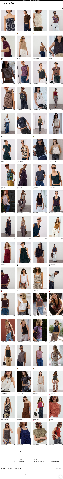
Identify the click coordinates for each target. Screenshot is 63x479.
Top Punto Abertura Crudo (52, 290)
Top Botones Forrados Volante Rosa (36, 367)
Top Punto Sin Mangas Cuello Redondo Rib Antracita (52, 393)
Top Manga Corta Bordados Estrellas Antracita (20, 393)
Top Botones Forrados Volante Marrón (20, 367)
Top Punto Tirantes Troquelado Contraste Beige (20, 212)
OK (14, 461)
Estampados (21, 8)
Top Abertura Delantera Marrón (36, 315)
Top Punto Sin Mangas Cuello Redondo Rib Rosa (36, 419)
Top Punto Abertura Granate (4, 290)
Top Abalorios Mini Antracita (51, 58)
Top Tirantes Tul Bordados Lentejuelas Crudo (52, 161)
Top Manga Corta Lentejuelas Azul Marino (20, 135)
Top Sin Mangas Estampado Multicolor (20, 238)
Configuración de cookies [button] (53, 474)
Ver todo (2, 8)
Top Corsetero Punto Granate (52, 109)
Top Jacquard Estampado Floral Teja (52, 83)
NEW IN (20, 459)
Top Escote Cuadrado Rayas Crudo (20, 315)
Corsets (7, 8)
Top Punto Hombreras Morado (4, 58)
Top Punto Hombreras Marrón (20, 32)
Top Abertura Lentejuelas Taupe (3, 83)
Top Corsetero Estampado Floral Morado (51, 32)
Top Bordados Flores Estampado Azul (4, 187)
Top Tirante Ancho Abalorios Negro (35, 83)
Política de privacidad (5, 474)
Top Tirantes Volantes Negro (20, 264)
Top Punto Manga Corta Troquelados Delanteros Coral (52, 419)
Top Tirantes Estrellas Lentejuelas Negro (20, 341)
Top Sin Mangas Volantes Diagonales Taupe (4, 109)
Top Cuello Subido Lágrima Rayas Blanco (4, 393)
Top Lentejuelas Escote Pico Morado (52, 212)
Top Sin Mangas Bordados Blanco (3, 135)
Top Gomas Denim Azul (52, 341)
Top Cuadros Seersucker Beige (35, 290)
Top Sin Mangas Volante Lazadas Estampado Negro (4, 238)
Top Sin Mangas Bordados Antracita (52, 264)
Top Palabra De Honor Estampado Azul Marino (4, 32)
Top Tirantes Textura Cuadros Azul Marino (52, 187)
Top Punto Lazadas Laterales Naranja (52, 444)
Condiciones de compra (14, 474)
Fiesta (12, 8)
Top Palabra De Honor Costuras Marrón (20, 419)
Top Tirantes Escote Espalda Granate (4, 264)
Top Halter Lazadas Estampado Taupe (36, 393)
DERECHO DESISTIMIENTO (43, 474)
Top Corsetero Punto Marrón (4, 315)
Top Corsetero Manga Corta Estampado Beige (52, 367)
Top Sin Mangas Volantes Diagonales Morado (20, 84)
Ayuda (35, 459)
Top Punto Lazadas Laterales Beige (36, 32)
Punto (16, 8)
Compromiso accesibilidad (33, 474)
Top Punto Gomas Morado (35, 212)
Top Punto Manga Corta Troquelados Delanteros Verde (36, 444)
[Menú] (1, 3)
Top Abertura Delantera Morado (36, 341)
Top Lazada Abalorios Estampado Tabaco (52, 238)
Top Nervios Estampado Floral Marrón (4, 341)
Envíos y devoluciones (39, 461)
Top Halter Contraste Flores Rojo (52, 315)
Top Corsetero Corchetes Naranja (36, 58)
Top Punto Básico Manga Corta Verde (36, 135)
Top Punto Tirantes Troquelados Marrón (4, 444)
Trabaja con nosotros (54, 461)
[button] (34, 3)
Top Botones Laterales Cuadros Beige (52, 135)
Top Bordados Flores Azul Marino (36, 238)
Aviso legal (21, 474)
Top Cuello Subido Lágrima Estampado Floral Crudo (20, 161)
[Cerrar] (61, 0)
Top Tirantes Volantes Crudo (36, 109)
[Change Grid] (62, 8)
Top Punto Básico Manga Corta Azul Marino (36, 187)
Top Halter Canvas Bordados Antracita (20, 109)
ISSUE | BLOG (21, 461)
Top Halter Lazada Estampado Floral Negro (4, 419)
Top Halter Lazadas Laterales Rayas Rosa (4, 212)
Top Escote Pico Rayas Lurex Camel (20, 58)
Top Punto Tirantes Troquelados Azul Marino (20, 444)
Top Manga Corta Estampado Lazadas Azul (4, 161)
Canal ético (26, 474)
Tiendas (51, 459)
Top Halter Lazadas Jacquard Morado (20, 187)
